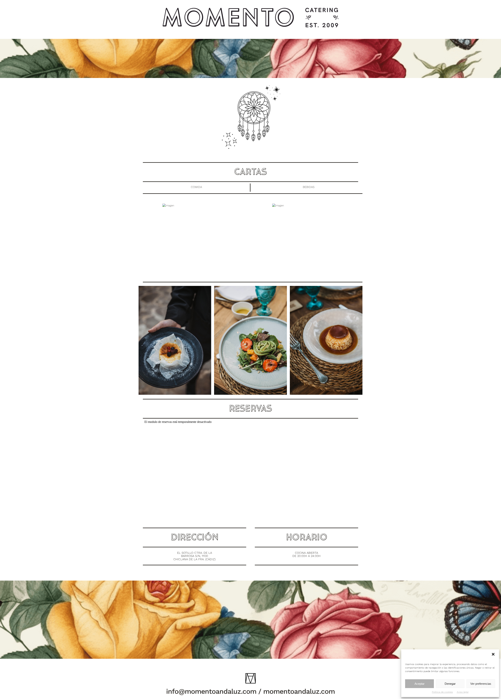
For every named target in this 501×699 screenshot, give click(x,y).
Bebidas (308, 187)
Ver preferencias (480, 683)
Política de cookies (442, 692)
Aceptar (419, 683)
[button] (493, 654)
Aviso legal (463, 692)
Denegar (450, 683)
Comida (196, 187)
